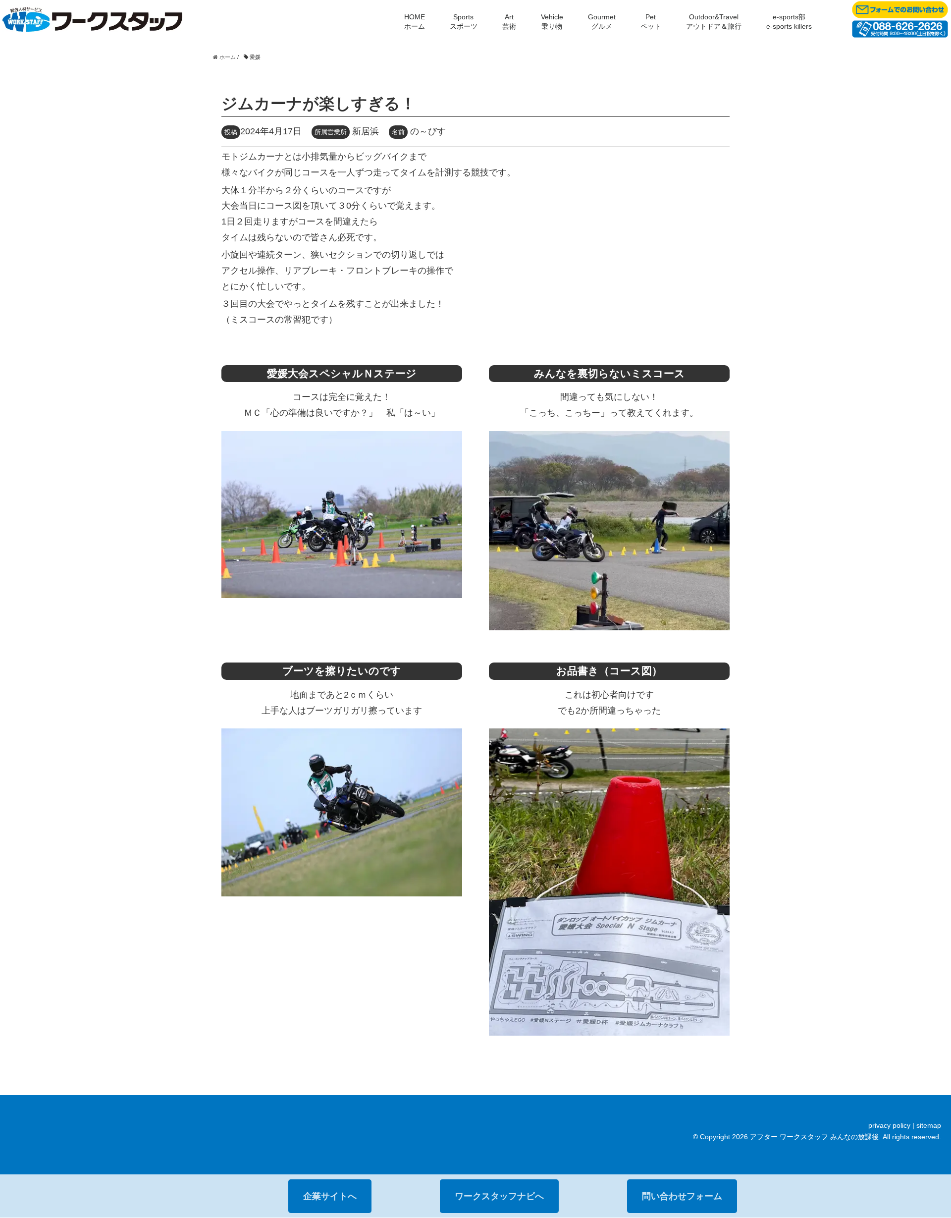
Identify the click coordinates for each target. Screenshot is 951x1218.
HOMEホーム (414, 21)
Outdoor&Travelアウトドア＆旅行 (713, 21)
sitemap (928, 1125)
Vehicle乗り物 (552, 21)
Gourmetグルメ (602, 21)
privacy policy (889, 1125)
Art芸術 (509, 21)
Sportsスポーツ (463, 21)
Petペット (650, 21)
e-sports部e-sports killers (789, 21)
